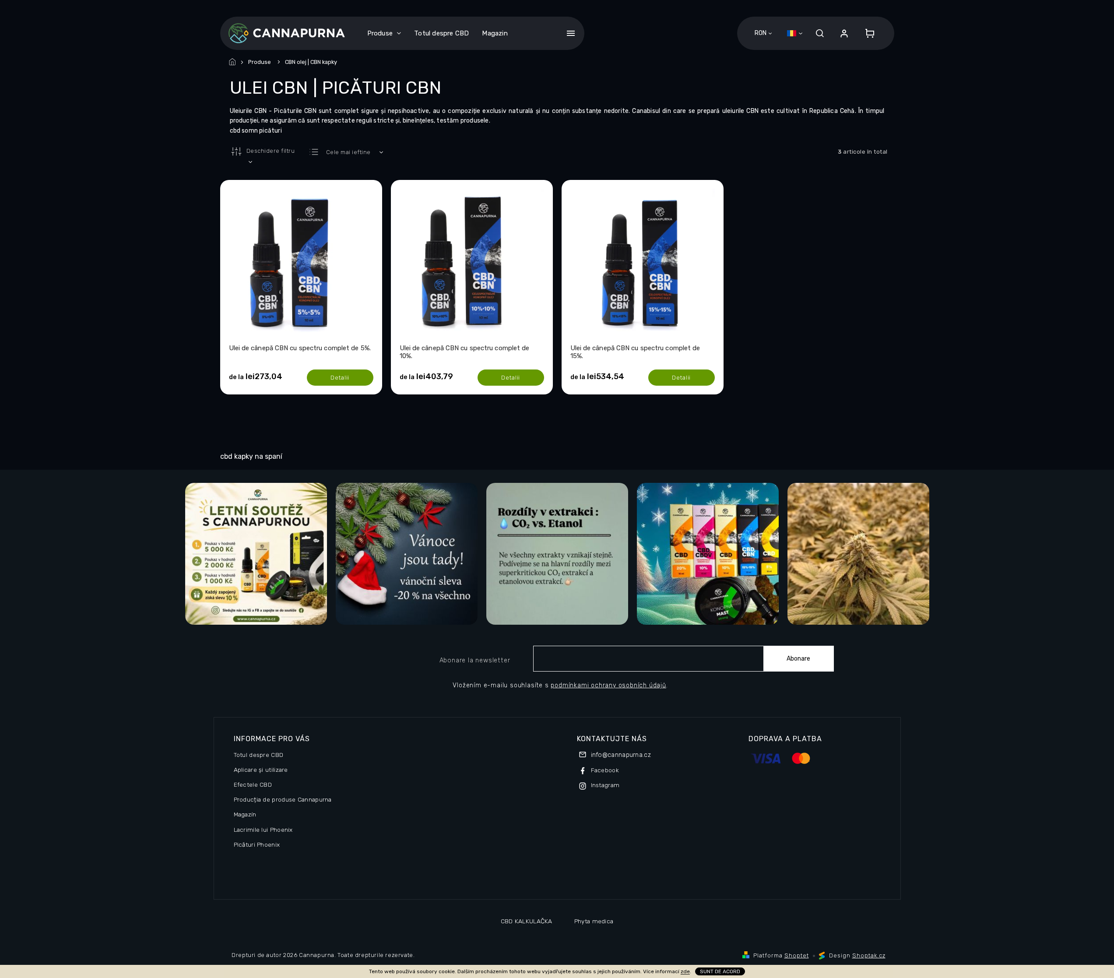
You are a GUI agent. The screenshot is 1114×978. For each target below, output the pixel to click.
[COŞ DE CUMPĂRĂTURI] (867, 33)
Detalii (339, 377)
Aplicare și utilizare (261, 769)
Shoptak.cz (869, 955)
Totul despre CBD (259, 754)
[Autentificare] (844, 33)
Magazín (245, 814)
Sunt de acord (720, 971)
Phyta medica (594, 921)
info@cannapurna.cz (621, 755)
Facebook (605, 770)
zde (685, 971)
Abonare (798, 658)
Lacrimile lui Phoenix (263, 829)
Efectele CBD (253, 784)
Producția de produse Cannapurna (283, 799)
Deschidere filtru (270, 151)
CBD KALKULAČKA (526, 921)
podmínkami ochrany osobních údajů (608, 685)
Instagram (605, 784)
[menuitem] (384, 33)
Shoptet (796, 955)
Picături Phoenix (257, 844)
